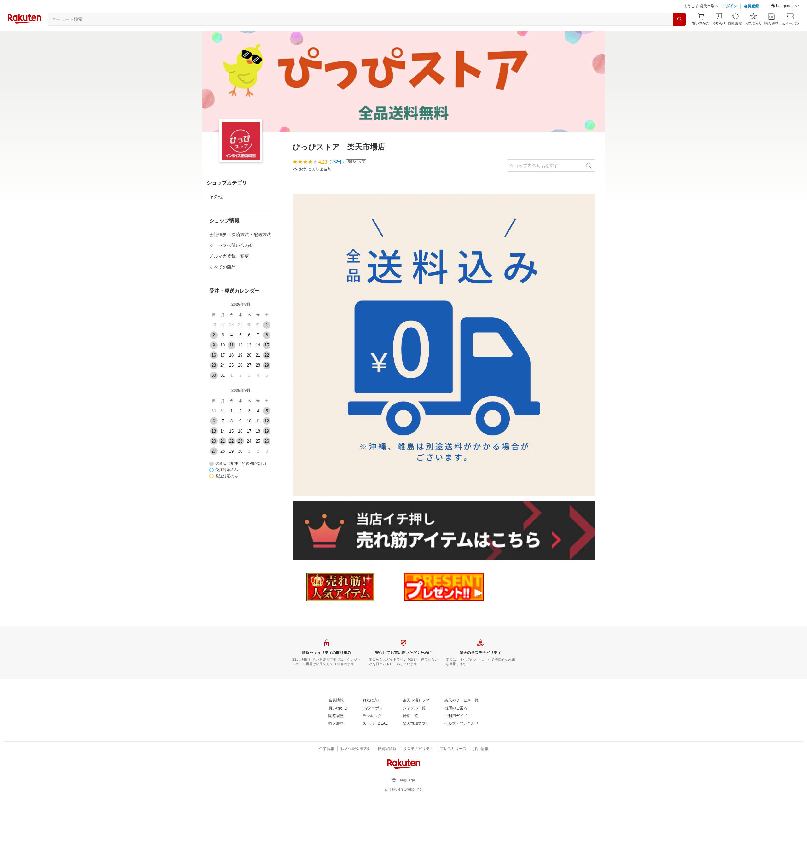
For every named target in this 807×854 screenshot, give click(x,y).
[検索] (679, 19)
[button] (784, 6)
